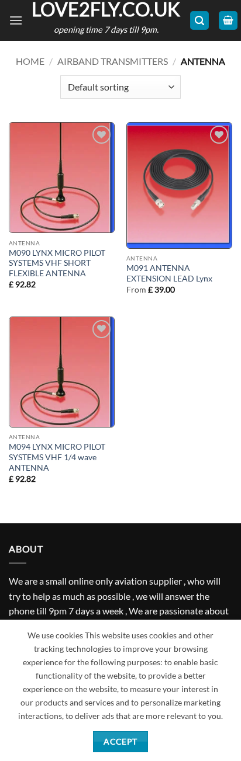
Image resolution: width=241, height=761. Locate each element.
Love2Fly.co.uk (106, 9)
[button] (16, 20)
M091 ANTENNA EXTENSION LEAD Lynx (169, 273)
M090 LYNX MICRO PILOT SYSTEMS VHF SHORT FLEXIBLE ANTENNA (57, 263)
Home (30, 61)
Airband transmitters (112, 61)
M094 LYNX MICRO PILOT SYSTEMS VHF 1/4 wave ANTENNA (57, 457)
